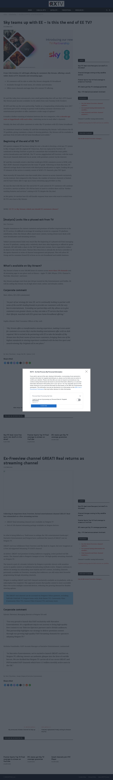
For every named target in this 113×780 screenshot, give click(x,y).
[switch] (78, 400)
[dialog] (56, 390)
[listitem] (56, 396)
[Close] (87, 372)
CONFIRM (44, 406)
